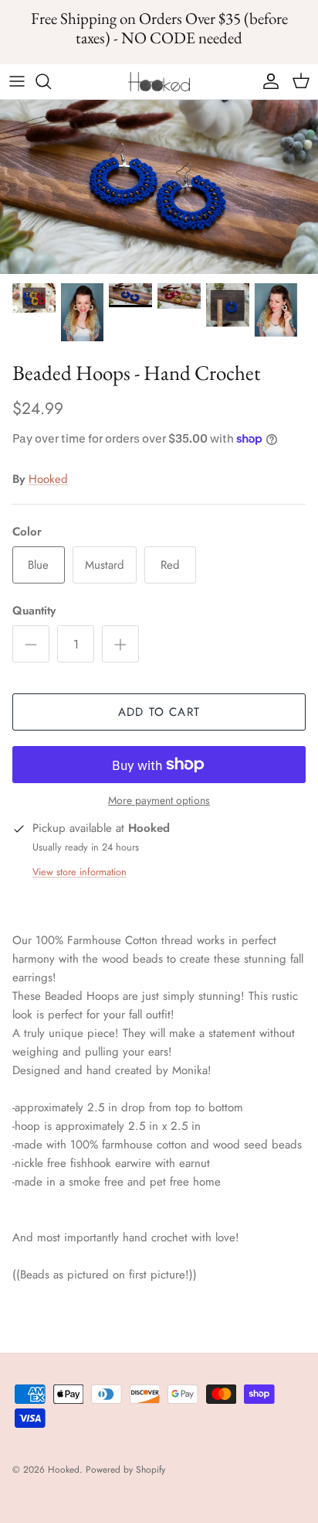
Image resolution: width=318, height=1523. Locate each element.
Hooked (48, 479)
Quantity (34, 611)
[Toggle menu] (17, 81)
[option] (159, 187)
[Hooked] (159, 81)
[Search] (51, 81)
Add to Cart (159, 711)
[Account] (267, 81)
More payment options (159, 800)
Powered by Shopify (125, 1470)
